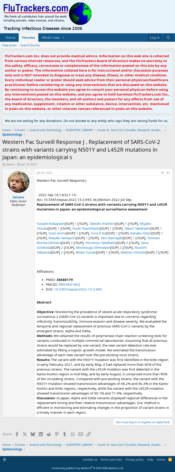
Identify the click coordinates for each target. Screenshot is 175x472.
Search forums (30, 45)
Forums (28, 37)
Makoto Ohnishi (133, 252)
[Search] (168, 37)
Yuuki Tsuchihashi (86, 228)
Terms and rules (111, 459)
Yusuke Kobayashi (51, 223)
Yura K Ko (98, 233)
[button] (63, 37)
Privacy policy (134, 459)
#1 (168, 173)
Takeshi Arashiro (102, 223)
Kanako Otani (141, 233)
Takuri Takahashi (137, 228)
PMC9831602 (69, 284)
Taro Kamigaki (111, 238)
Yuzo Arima (58, 233)
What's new (51, 37)
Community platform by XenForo (87, 468)
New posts (9, 45)
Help (150, 459)
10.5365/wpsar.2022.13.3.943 (78, 289)
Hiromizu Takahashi (100, 242)
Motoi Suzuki (86, 252)
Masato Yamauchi (62, 238)
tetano (10, 164)
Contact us (90, 459)
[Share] (162, 173)
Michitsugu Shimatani (93, 247)
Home (10, 37)
